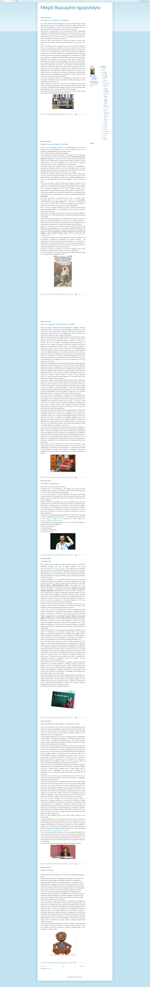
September (105, 85)
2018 (103, 72)
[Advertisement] (63, 128)
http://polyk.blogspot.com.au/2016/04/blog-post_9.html (54, 830)
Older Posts (82, 966)
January (105, 133)
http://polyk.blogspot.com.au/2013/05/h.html (51, 520)
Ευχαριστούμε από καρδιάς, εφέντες (54, 144)
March (104, 129)
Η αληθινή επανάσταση (49, 484)
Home (63, 966)
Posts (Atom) (49, 968)
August (105, 88)
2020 (103, 68)
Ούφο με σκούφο (47, 870)
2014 (103, 137)
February (105, 131)
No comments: (71, 114)
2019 (103, 70)
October (105, 83)
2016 (103, 76)
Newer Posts (43, 966)
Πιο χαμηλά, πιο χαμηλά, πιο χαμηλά (55, 20)
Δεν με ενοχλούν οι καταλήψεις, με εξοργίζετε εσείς (60, 724)
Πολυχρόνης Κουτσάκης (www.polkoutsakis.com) (94, 77)
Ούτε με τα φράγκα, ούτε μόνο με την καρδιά (58, 324)
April (104, 127)
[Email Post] (76, 114)
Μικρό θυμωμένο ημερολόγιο (70, 7)
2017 (103, 74)
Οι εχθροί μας (46, 561)
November (105, 80)
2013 (103, 139)
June (104, 124)
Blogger (80, 977)
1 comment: (70, 962)
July (104, 122)
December (105, 77)
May (104, 126)
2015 (103, 135)
